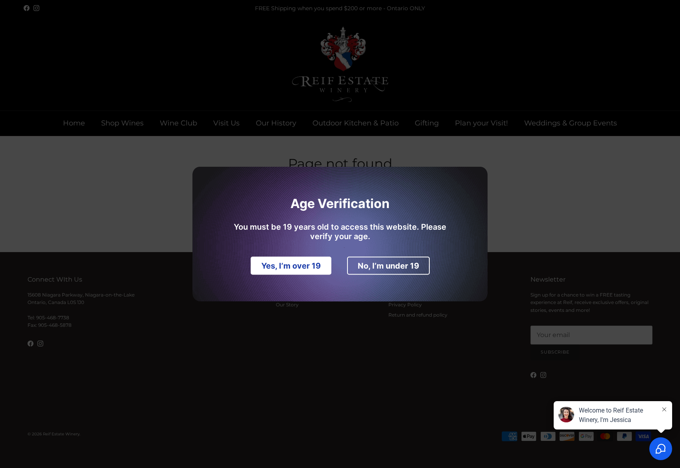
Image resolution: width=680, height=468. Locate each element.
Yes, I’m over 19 (291, 266)
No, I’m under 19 (388, 266)
